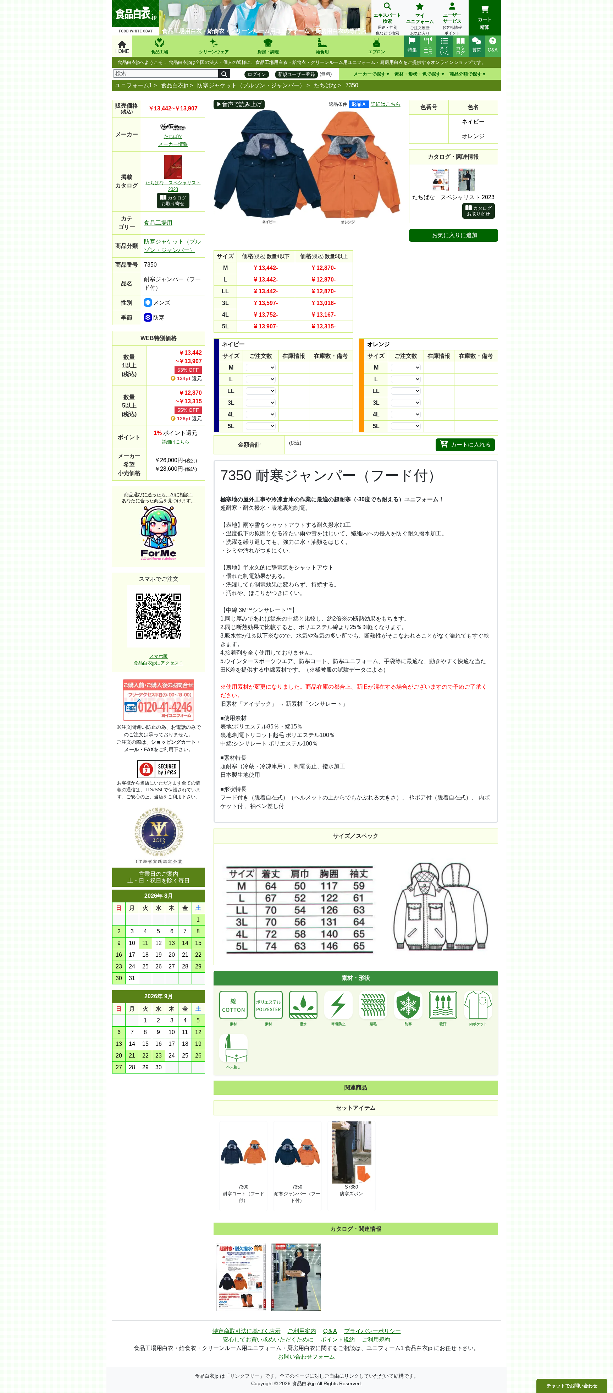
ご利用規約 (376, 1340)
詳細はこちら (175, 441)
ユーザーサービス (452, 23)
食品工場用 (158, 223)
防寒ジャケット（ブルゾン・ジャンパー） (251, 85)
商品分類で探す (465, 74)
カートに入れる (471, 445)
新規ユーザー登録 (296, 74)
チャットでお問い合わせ (572, 1385)
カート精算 (485, 23)
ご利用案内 (302, 1331)
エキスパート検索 (387, 23)
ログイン (257, 74)
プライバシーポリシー (372, 1331)
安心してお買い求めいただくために (268, 1340)
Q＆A (330, 1331)
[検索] (224, 73)
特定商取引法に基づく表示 (246, 1331)
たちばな (325, 85)
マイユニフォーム (420, 24)
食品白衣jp (174, 85)
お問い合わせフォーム (306, 1357)
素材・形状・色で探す (417, 74)
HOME (122, 51)
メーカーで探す (369, 74)
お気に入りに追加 (454, 235)
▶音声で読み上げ (239, 104)
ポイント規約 (338, 1340)
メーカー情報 (173, 144)
